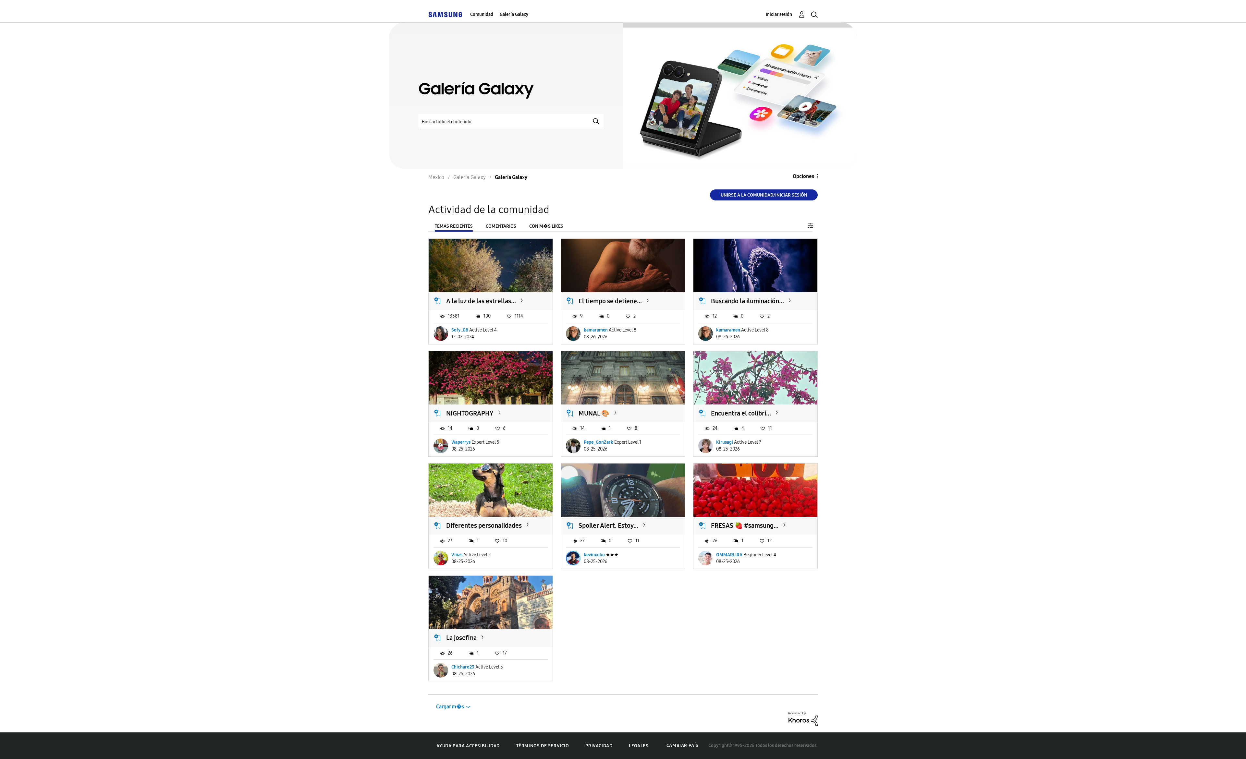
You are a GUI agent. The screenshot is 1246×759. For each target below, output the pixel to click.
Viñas (456, 555)
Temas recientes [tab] (454, 226)
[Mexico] (445, 14)
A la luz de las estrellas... (481, 301)
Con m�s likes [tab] (546, 226)
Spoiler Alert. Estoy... (608, 525)
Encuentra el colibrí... (741, 413)
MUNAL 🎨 (594, 413)
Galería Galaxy (514, 14)
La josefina (461, 638)
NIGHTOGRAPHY (470, 413)
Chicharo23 (462, 667)
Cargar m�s (450, 707)
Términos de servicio (542, 746)
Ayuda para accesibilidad (467, 746)
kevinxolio (594, 555)
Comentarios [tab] (501, 226)
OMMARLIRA (729, 555)
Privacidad (598, 746)
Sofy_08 (459, 330)
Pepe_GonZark (598, 442)
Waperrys (460, 442)
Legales (638, 746)
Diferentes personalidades (484, 525)
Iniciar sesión (779, 14)
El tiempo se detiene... (610, 301)
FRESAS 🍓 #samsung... (744, 525)
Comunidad (481, 14)
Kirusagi (724, 442)
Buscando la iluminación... (747, 301)
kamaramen (596, 330)
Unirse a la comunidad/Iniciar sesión (764, 195)
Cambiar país (682, 745)
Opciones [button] (803, 176)
